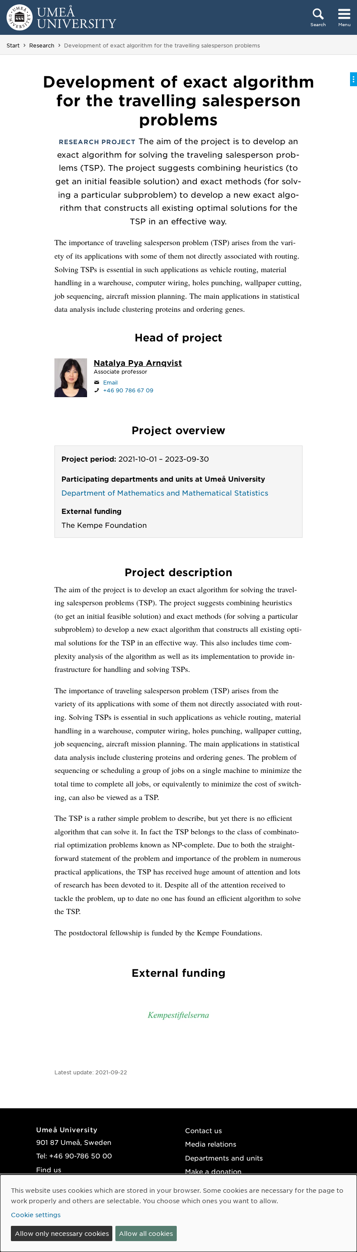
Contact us (203, 1130)
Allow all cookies (146, 1233)
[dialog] (178, 1213)
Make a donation (213, 1171)
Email (110, 382)
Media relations (210, 1144)
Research (41, 45)
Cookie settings (36, 1214)
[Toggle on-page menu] (353, 79)
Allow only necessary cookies (62, 1233)
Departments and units (224, 1158)
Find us (48, 1169)
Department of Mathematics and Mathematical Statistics (164, 492)
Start (13, 45)
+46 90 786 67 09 (128, 390)
